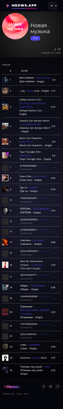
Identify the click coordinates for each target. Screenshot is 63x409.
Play (35, 38)
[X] (50, 386)
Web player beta (9, 394)
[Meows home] (20, 387)
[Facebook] (43, 386)
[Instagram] (57, 386)
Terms (26, 394)
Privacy (19, 394)
